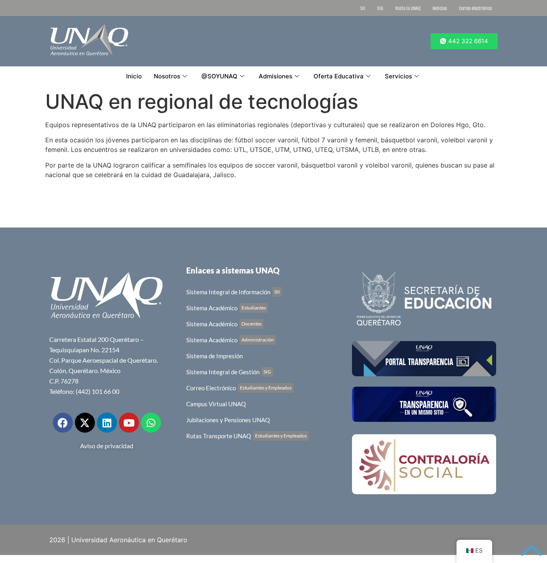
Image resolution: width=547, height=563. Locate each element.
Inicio (134, 76)
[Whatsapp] (151, 423)
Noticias (439, 8)
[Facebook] (63, 423)
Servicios (398, 76)
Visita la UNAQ (407, 8)
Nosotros (167, 76)
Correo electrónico (475, 8)
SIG (380, 8)
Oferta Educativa (339, 76)
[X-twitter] (85, 423)
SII (362, 8)
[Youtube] (129, 423)
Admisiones (275, 76)
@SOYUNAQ (219, 76)
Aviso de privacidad (106, 445)
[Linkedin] (107, 423)
